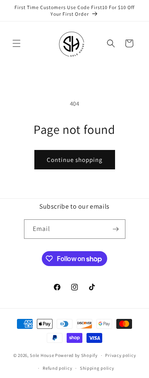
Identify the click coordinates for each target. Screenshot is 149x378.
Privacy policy (120, 355)
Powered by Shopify (76, 355)
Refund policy (57, 368)
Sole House (42, 355)
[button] (16, 43)
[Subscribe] (116, 229)
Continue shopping (75, 160)
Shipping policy (97, 368)
